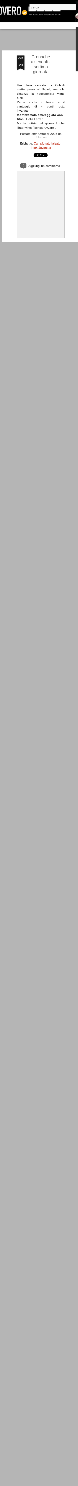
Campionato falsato (47, 143)
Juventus (45, 147)
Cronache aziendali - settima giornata (40, 64)
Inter (34, 147)
